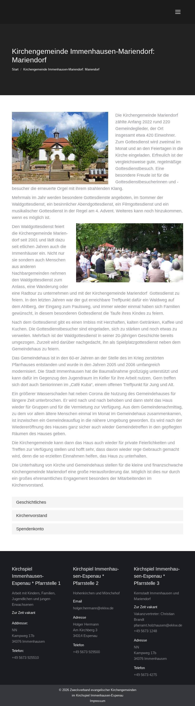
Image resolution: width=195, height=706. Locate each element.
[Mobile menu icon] (178, 12)
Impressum (97, 701)
